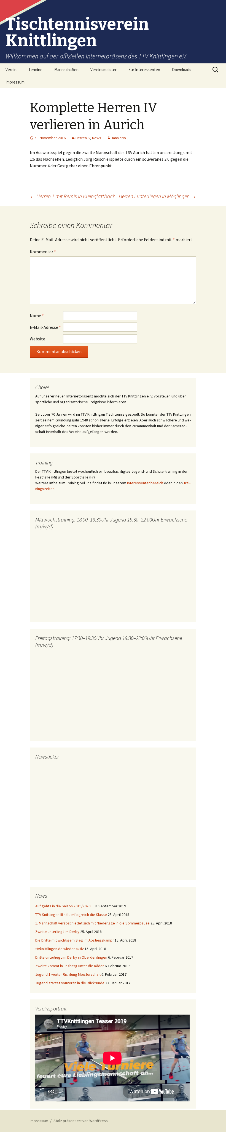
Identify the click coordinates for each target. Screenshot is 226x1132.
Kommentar (43, 251)
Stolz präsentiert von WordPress (80, 1120)
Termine (35, 69)
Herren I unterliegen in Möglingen (157, 196)
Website (37, 339)
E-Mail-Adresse (45, 327)
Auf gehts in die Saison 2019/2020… (64, 906)
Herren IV (83, 137)
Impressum (15, 82)
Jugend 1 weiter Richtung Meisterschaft (68, 974)
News (96, 137)
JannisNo (118, 137)
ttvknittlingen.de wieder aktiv (59, 948)
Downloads (181, 69)
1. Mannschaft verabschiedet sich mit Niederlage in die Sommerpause (92, 923)
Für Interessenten (144, 69)
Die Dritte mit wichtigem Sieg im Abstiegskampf (74, 940)
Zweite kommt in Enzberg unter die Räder (69, 965)
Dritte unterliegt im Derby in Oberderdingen (71, 957)
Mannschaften (66, 69)
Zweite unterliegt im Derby (57, 931)
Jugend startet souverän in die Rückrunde (69, 982)
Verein (11, 69)
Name (37, 315)
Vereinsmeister (103, 69)
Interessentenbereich (145, 482)
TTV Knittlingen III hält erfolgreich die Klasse (71, 914)
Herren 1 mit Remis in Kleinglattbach (72, 196)
